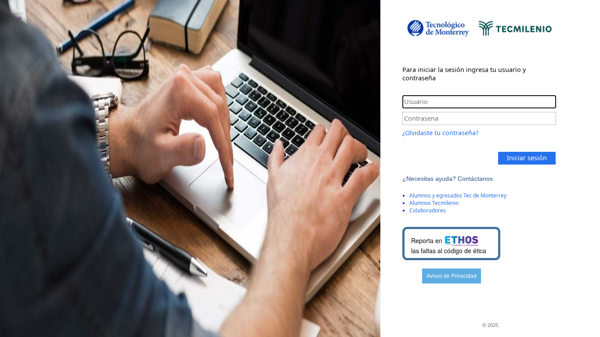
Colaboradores (427, 210)
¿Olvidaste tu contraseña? (440, 133)
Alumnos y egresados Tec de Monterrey (457, 195)
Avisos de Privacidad (452, 276)
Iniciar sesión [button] (527, 158)
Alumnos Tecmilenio (434, 203)
